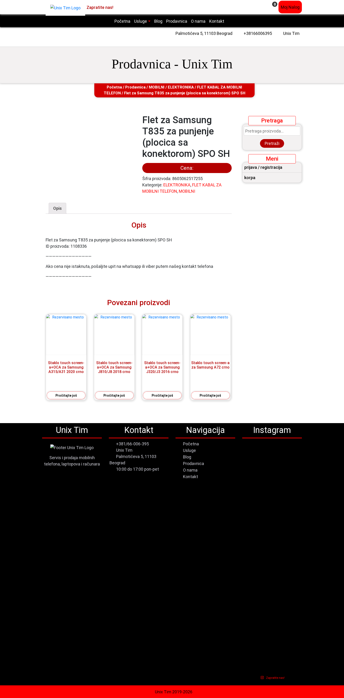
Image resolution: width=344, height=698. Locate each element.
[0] (271, 7)
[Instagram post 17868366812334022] (272, 500)
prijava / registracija (263, 167)
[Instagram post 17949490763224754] (251, 500)
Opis (57, 208)
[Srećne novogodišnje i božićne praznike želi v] (251, 465)
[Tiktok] (128, 7)
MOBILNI (157, 87)
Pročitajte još (66, 395)
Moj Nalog (290, 7)
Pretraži (272, 143)
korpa (249, 177)
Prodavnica (135, 87)
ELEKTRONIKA (181, 87)
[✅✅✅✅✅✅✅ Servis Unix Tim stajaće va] (292, 579)
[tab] (57, 208)
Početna (114, 87)
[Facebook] (117, 7)
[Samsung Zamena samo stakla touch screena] (292, 464)
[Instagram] (123, 7)
